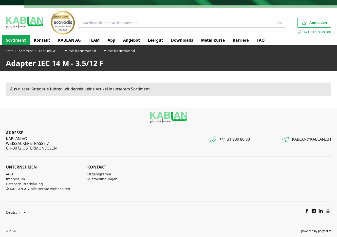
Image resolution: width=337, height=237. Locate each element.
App (111, 40)
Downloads (182, 40)
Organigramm (99, 174)
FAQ (261, 40)
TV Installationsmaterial (79, 51)
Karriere (241, 40)
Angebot (131, 40)
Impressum (15, 179)
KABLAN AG (69, 40)
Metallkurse (213, 40)
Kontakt (42, 40)
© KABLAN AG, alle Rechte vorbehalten (38, 188)
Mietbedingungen (102, 179)
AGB (9, 174)
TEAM (94, 40)
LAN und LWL (48, 51)
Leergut (155, 40)
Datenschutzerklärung (24, 184)
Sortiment (16, 40)
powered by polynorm (316, 231)
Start (9, 51)
